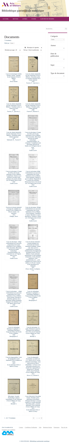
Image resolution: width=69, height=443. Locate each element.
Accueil (6, 19)
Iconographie (10, 23)
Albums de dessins (47, 19)
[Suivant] (41, 418)
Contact (21, 427)
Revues (15, 19)
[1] (66, 29)
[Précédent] (33, 418)
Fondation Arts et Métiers (8, 429)
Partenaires (56, 427)
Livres (24, 19)
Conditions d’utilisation (31, 427)
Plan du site (64, 427)
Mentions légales (47, 427)
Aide (40, 427)
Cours (33, 19)
